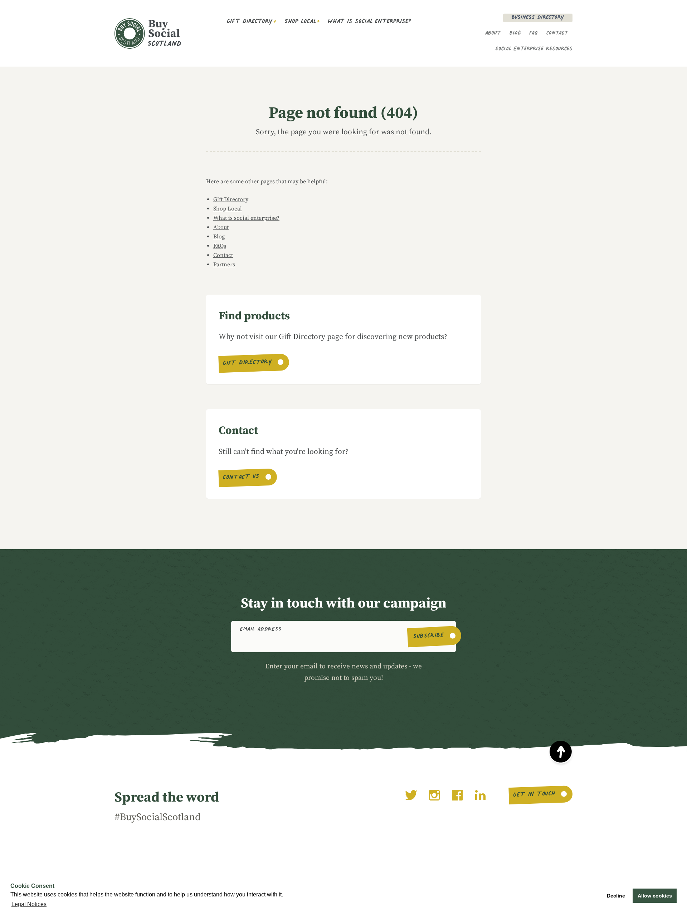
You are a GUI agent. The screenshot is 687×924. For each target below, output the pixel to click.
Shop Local (300, 22)
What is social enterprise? (369, 22)
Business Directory (538, 18)
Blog (515, 34)
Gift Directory (250, 22)
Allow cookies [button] (655, 896)
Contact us (241, 478)
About (493, 34)
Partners (224, 264)
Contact (557, 34)
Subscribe (428, 636)
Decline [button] (616, 896)
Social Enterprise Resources (533, 49)
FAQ (533, 34)
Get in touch (534, 795)
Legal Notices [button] (29, 904)
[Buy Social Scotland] (160, 33)
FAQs (219, 246)
